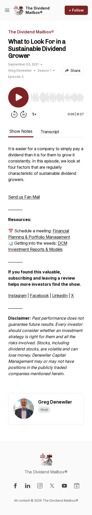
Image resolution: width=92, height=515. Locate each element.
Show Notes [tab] (20, 131)
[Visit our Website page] (76, 485)
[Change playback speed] (34, 114)
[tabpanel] (46, 269)
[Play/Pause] (18, 97)
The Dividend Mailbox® (38, 10)
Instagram (17, 295)
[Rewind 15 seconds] (14, 114)
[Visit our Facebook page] (15, 485)
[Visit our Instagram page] (39, 485)
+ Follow (76, 10)
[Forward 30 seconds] (23, 114)
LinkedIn (60, 295)
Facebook (39, 295)
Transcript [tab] (50, 131)
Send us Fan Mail (24, 196)
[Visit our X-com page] (52, 485)
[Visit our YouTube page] (64, 485)
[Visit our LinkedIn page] (27, 485)
